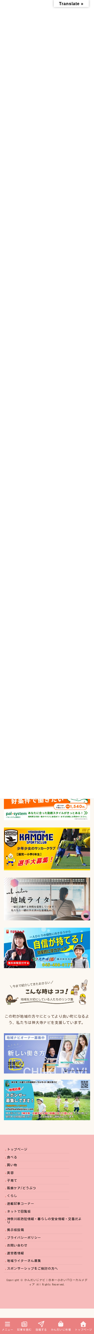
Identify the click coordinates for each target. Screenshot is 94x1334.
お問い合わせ (17, 1245)
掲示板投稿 (15, 1229)
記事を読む (24, 1329)
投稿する (41, 1329)
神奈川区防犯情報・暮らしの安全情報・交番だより (44, 1220)
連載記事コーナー (20, 1203)
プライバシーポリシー (24, 1237)
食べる (12, 1157)
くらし (12, 1195)
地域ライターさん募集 (24, 1260)
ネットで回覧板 (19, 1211)
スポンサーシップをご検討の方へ (32, 1268)
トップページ (17, 1149)
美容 (10, 1172)
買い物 (12, 1164)
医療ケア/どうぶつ (21, 1187)
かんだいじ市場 (61, 1329)
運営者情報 (15, 1253)
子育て (12, 1180)
